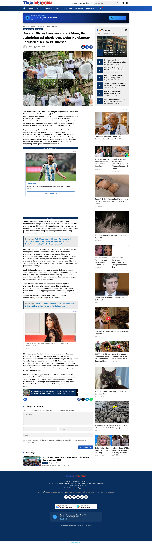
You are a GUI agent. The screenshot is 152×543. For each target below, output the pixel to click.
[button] (117, 3)
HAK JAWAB (80, 492)
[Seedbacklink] (86, 497)
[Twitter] (83, 399)
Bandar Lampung (29, 29)
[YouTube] (78, 499)
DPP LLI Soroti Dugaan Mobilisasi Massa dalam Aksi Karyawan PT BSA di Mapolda (115, 61)
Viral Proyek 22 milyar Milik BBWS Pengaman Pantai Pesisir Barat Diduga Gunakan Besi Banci (114, 69)
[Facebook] (79, 399)
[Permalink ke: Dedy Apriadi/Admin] (25, 47)
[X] (70, 499)
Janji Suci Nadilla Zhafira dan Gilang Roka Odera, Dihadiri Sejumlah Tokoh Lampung (115, 85)
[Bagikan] (91, 47)
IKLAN (112, 492)
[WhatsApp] (91, 399)
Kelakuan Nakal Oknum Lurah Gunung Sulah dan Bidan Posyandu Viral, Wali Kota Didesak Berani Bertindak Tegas (114, 77)
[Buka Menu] (127, 3)
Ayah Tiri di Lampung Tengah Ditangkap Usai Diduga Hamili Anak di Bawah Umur (115, 100)
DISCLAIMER (70, 492)
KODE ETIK (48, 492)
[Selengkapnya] (126, 30)
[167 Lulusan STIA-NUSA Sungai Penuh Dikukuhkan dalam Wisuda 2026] (32, 461)
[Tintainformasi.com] (37, 3)
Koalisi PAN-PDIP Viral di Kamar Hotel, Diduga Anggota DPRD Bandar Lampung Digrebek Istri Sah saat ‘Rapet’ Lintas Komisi (115, 92)
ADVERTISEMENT (103, 492)
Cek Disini (63, 519)
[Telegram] (87, 399)
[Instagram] (74, 499)
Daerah (45, 463)
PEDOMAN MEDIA (59, 492)
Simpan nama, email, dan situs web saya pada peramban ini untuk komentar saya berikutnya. (56, 441)
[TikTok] (82, 499)
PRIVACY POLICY (90, 492)
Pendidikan (39, 29)
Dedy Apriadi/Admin (34, 46)
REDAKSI (41, 492)
